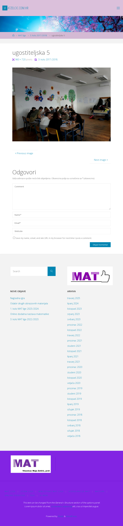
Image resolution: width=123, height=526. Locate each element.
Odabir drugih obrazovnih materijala (29, 303)
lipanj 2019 (72, 404)
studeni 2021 (74, 345)
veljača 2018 (73, 435)
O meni (44, 495)
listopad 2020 (74, 377)
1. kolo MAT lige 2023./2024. (24, 308)
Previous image (25, 153)
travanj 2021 (73, 361)
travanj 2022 (73, 335)
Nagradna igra (17, 298)
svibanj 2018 (73, 425)
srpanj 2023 (73, 314)
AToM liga (27, 491)
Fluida (60, 516)
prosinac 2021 (74, 340)
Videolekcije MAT (79, 491)
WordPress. (71, 516)
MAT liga (22, 35)
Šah (32, 495)
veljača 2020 (73, 382)
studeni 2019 (74, 393)
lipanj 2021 (72, 356)
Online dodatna (15, 495)
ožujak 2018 (73, 430)
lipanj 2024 (72, 303)
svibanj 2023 (73, 319)
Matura (100, 491)
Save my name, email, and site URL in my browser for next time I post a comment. (54, 238)
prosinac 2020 (74, 366)
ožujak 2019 (73, 409)
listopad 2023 (74, 308)
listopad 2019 (74, 398)
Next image (100, 159)
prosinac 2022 (74, 324)
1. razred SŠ (87, 26)
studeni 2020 (74, 372)
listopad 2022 (74, 330)
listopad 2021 (74, 351)
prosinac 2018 (74, 414)
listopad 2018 (74, 420)
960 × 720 (20, 59)
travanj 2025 (73, 298)
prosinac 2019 (74, 388)
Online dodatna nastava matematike (29, 314)
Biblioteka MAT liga (51, 491)
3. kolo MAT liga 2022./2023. (24, 319)
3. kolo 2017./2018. (38, 35)
